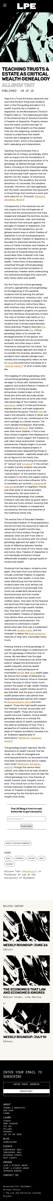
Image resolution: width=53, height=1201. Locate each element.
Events (7, 1146)
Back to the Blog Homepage (18, 843)
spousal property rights (19, 702)
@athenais (29, 871)
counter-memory (13, 366)
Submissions (10, 1142)
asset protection (37, 633)
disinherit (24, 428)
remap (10, 363)
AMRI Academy (10, 1123)
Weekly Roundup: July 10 (24, 1037)
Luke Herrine (33, 997)
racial (32, 672)
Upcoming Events (12, 1155)
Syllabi (7, 1129)
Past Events (10, 1158)
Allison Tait (18, 85)
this (43, 327)
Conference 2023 (12, 1149)
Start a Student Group (16, 1168)
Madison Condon (12, 997)
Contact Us (10, 1175)
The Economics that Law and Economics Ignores (24, 991)
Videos (7, 1121)
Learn (6, 1113)
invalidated (38, 483)
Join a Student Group (15, 1165)
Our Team (8, 1110)
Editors (8, 949)
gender (20, 672)
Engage (7, 1162)
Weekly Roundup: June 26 (25, 945)
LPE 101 (7, 1126)
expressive (9, 405)
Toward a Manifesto (14, 1108)
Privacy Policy (11, 1189)
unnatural (27, 464)
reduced (8, 487)
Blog (6, 1138)
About (7, 1104)
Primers (7, 1131)
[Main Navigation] (5, 5)
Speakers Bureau (12, 1171)
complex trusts (24, 630)
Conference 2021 (12, 1152)
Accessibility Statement (17, 1186)
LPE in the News (12, 1134)
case (40, 411)
